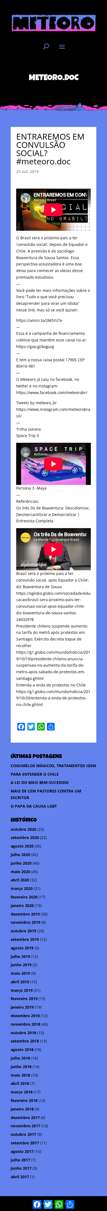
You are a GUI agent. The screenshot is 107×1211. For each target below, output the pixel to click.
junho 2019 (21, 964)
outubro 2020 (23, 829)
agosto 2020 (22, 846)
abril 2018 (20, 1083)
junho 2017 (21, 1168)
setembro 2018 (25, 1041)
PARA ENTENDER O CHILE (35, 774)
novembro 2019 (25, 922)
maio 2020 (20, 871)
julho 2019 (20, 956)
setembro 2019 (25, 939)
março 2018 (22, 1092)
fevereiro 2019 (24, 998)
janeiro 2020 (22, 905)
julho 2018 (20, 1058)
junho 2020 (21, 863)
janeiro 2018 (22, 1109)
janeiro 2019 (22, 1007)
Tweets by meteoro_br (36, 402)
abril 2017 (20, 1176)
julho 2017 (20, 1160)
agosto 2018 (22, 1049)
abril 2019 (20, 981)
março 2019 (22, 990)
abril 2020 (20, 880)
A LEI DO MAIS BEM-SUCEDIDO (40, 782)
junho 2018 (21, 1066)
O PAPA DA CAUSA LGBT (34, 806)
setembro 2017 (25, 1142)
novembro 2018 (25, 1024)
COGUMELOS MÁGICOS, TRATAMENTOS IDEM (53, 765)
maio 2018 (20, 1075)
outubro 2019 (23, 930)
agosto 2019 (22, 948)
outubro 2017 (23, 1134)
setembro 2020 (25, 837)
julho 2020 (20, 854)
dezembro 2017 (25, 1117)
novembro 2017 (25, 1125)
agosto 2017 (22, 1151)
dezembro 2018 (25, 1015)
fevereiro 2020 (24, 897)
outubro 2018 (23, 1032)
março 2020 (22, 888)
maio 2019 (20, 973)
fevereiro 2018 (24, 1100)
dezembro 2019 (25, 914)
